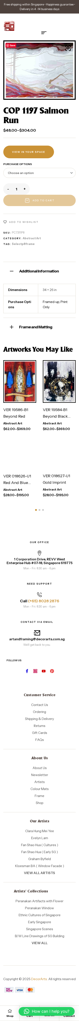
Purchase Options (17, 164)
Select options (19, 383)
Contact (69, 1016)
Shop (9, 1016)
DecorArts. (39, 979)
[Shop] (10, 1011)
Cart (29, 1016)
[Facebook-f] (27, 671)
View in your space (28, 151)
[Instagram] (35, 671)
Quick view (24, 398)
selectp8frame (23, 244)
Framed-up (51, 302)
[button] (68, 48)
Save (12, 45)
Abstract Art (32, 238)
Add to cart (43, 200)
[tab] (39, 270)
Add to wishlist (24, 222)
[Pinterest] (52, 671)
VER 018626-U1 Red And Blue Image (17, 483)
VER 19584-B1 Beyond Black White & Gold (55, 416)
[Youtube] (44, 671)
